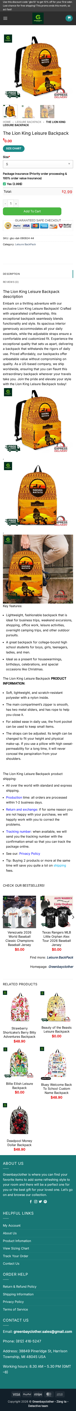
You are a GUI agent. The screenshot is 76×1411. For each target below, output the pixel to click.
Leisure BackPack (28, 122)
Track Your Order (15, 1256)
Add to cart (32, 211)
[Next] (66, 67)
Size (6, 157)
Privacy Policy (13, 1302)
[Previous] (9, 67)
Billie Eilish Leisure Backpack (19, 1086)
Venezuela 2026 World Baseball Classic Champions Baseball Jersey (19, 938)
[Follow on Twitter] (40, 1202)
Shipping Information (18, 1294)
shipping (60, 865)
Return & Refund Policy (19, 1286)
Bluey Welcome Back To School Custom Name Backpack (56, 1089)
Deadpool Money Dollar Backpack (19, 1143)
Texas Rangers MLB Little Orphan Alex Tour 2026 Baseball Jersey (56, 938)
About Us (10, 1233)
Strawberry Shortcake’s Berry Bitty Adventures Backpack (19, 1032)
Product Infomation (17, 1241)
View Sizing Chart (16, 1248)
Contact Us (11, 1263)
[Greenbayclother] (38, 18)
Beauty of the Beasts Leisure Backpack (57, 1030)
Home (7, 122)
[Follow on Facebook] (30, 1202)
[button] (5, 18)
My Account (11, 1225)
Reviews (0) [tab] (11, 282)
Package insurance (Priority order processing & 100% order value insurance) (35, 176)
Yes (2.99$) (14, 184)
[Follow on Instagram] (35, 1202)
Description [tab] (11, 273)
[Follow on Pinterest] (45, 1202)
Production (14, 797)
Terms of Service (15, 1309)
